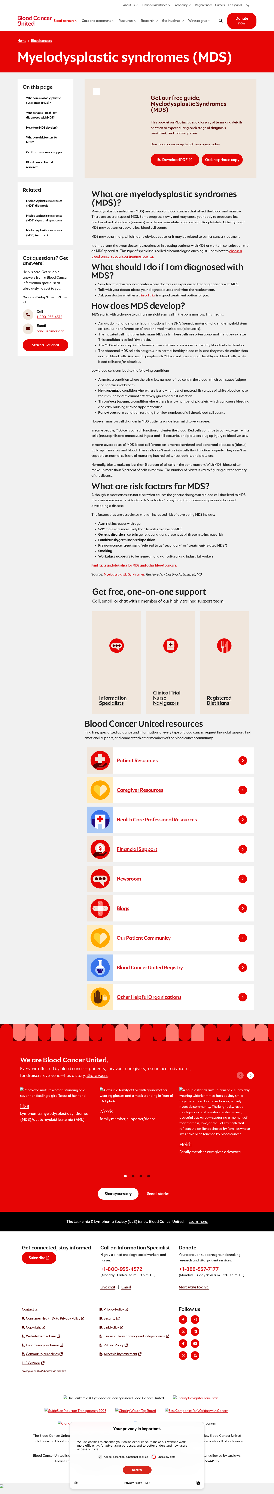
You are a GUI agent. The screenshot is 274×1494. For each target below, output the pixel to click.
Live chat (107, 1287)
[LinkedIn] (195, 1331)
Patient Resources (137, 760)
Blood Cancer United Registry (150, 967)
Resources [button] (126, 20)
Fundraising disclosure (42, 1345)
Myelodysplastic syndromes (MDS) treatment (44, 232)
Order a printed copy (222, 159)
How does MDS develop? (42, 127)
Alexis (106, 1111)
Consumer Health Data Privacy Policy (53, 1318)
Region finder (203, 5)
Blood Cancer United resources (39, 164)
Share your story (118, 1193)
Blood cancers (41, 40)
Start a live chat (45, 345)
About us (129, 5)
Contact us (30, 1309)
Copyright (33, 1327)
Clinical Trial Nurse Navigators (166, 697)
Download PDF (175, 159)
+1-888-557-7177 (199, 1269)
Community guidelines (42, 1354)
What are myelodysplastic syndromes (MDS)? (43, 100)
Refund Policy (114, 1345)
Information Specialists (113, 700)
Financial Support (137, 849)
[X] (183, 1331)
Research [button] (147, 20)
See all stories (158, 1193)
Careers (220, 5)
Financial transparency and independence (134, 1336)
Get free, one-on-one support (45, 152)
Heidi (185, 1144)
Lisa (24, 1106)
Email (126, 1287)
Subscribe (37, 1257)
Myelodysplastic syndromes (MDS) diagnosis (44, 203)
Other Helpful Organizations (149, 997)
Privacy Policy (114, 1309)
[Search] (220, 20)
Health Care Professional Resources (157, 819)
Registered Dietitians (219, 700)
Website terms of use (41, 1336)
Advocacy (181, 5)
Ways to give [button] (197, 20)
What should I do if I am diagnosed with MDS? (41, 115)
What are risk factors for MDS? (42, 139)
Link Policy (111, 1327)
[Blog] (195, 1355)
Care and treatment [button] (96, 20)
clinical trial (147, 295)
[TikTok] (183, 1343)
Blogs (123, 908)
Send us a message (50, 331)
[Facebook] (183, 1319)
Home (22, 40)
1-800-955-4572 (49, 317)
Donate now (241, 21)
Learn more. (198, 1221)
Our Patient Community (144, 938)
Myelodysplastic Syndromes (124, 574)
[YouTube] (195, 1343)
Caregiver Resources (140, 790)
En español (234, 5)
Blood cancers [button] (64, 20)
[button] (250, 1075)
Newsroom (129, 878)
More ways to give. (194, 1287)
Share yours (97, 1075)
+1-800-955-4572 (121, 1269)
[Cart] (248, 5)
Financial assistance (154, 5)
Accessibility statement (120, 1354)
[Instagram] (195, 1319)
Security (109, 1318)
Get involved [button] (171, 20)
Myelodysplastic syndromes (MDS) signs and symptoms (44, 218)
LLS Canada (31, 1363)
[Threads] (183, 1355)
